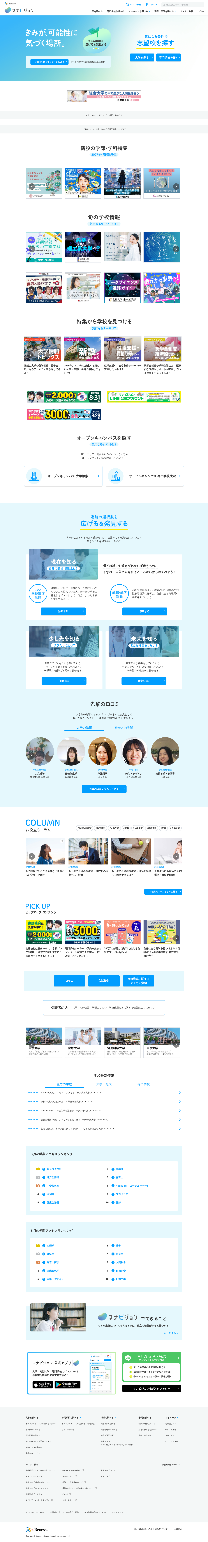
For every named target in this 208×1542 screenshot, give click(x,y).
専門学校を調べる (115, 11)
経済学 (50, 1254)
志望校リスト (170, 1424)
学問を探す (64, 681)
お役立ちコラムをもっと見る (163, 891)
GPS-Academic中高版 (71, 1470)
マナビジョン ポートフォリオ (38, 1500)
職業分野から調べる (109, 1430)
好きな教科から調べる (148, 1430)
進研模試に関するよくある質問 (139, 980)
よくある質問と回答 (70, 1512)
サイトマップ (117, 1512)
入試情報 (104, 980)
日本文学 (121, 1279)
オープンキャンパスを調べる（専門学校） (79, 1424)
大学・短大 (104, 1084)
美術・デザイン (55, 1279)
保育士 (119, 1177)
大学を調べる (96, 11)
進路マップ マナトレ (109, 1470)
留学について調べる (34, 1447)
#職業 (126, 828)
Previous (32, 186)
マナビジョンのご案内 (35, 1512)
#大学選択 (138, 828)
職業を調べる (107, 1417)
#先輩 (163, 828)
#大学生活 (114, 828)
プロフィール (170, 1435)
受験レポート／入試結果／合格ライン (77, 1488)
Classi (65, 1494)
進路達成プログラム (34, 1494)
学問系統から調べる (147, 1424)
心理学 (50, 1245)
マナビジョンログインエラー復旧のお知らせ (104, 115)
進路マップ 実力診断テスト (37, 1488)
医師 (118, 1202)
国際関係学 (53, 1270)
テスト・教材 (186, 11)
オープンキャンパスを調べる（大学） (41, 1424)
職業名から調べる (108, 1424)
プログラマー (123, 1194)
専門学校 (143, 1084)
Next (176, 186)
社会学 (119, 1254)
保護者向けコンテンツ (171, 1465)
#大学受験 (175, 828)
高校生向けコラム (33, 1453)
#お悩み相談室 (85, 828)
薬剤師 (50, 1194)
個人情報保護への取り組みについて (151, 1529)
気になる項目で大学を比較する (38, 1441)
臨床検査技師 (54, 1169)
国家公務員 (53, 1202)
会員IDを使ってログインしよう (49, 62)
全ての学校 (64, 1084)
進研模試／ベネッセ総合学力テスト (40, 1470)
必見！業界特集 (68, 1430)
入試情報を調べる (33, 1435)
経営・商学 (53, 1262)
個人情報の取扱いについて (95, 1512)
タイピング (105, 1476)
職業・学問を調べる (164, 11)
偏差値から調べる (33, 1430)
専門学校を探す (168, 57)
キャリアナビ (67, 1476)
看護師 (119, 1169)
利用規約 (53, 1512)
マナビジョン (19, 10)
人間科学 (121, 1262)
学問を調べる (145, 1417)
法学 (118, 1245)
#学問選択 (100, 828)
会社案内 (178, 1529)
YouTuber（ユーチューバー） (132, 1185)
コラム (201, 11)
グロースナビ (67, 1500)
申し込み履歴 (170, 1430)
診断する (63, 611)
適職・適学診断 (107, 1435)
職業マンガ (117, 1443)
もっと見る (170, 1333)
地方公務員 (53, 1177)
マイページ (170, 1417)
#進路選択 (152, 828)
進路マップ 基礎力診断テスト (38, 1482)
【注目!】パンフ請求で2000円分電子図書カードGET (104, 129)
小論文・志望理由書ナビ (72, 1482)
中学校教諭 (53, 1185)
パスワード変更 (171, 1441)
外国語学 (121, 1270)
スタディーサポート (34, 1476)
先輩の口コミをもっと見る (104, 789)
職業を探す (144, 681)
